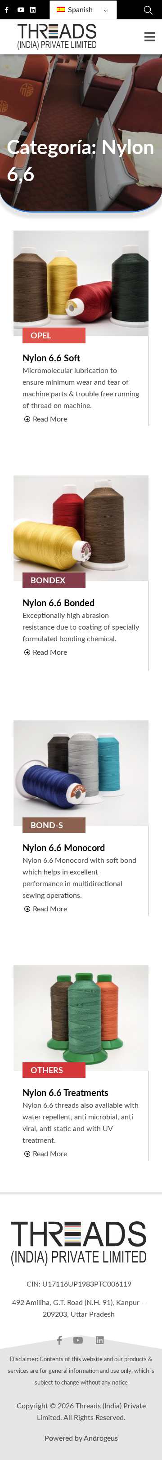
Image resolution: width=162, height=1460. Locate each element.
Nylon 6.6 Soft (51, 358)
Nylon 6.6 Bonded (58, 603)
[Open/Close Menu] (150, 36)
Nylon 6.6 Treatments (65, 1093)
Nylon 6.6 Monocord (63, 848)
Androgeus (101, 1438)
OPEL (41, 336)
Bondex (48, 581)
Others (47, 1071)
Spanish (79, 9)
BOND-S (47, 826)
